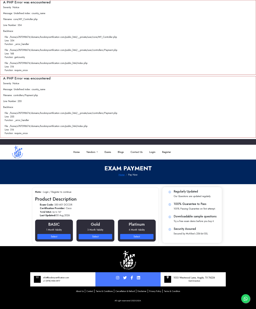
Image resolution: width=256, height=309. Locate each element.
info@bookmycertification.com (56, 277)
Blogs (121, 152)
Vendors (91, 152)
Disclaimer (142, 291)
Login (152, 152)
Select (54, 236)
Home (76, 152)
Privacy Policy (155, 291)
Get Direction (194, 280)
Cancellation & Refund (125, 291)
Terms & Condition (172, 291)
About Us (80, 291)
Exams (108, 152)
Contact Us (137, 152)
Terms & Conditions (104, 291)
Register (166, 152)
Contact (89, 291)
